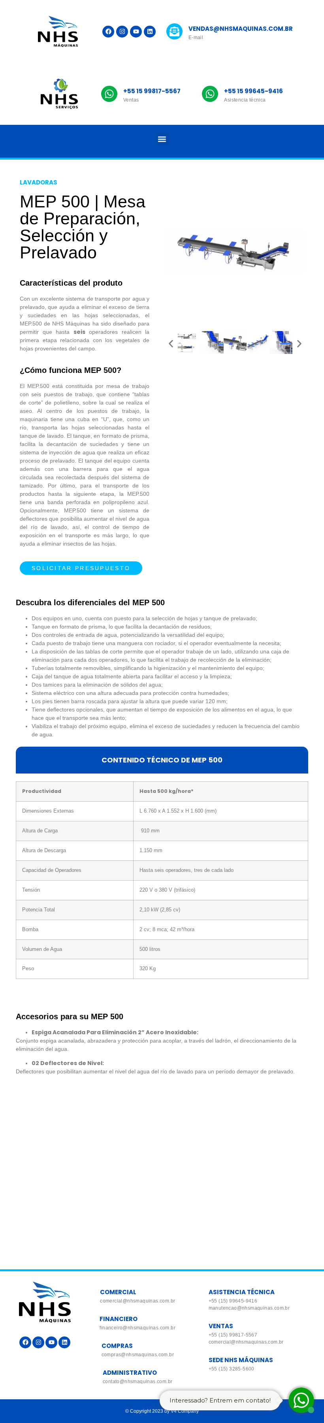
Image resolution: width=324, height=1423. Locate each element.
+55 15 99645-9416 (253, 91)
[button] (162, 139)
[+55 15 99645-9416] (210, 94)
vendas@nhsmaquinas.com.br (240, 28)
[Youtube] (136, 32)
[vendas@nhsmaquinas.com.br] (174, 31)
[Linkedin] (150, 32)
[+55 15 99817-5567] (109, 94)
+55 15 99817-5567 (152, 91)
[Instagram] (122, 32)
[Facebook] (108, 32)
